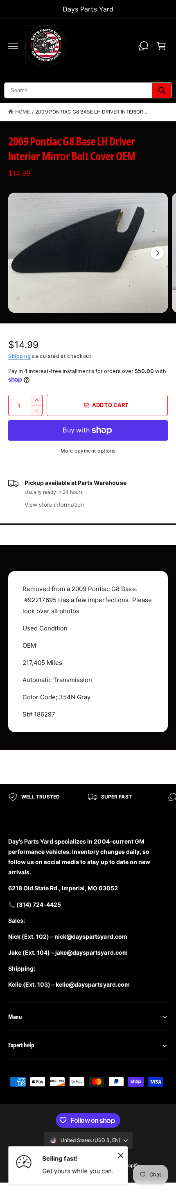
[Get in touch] (143, 46)
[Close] (121, 1155)
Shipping (19, 356)
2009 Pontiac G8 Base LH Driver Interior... (91, 112)
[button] (13, 46)
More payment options (88, 451)
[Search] (161, 90)
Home (22, 112)
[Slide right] (157, 252)
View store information (54, 504)
